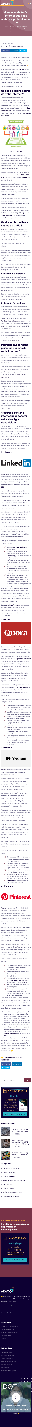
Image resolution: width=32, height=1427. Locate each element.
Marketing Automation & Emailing (14, 1180)
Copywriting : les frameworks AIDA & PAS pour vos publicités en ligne (21, 1142)
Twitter (24, 50)
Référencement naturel (8, 1361)
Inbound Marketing (17, 46)
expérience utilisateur (23, 659)
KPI (4, 326)
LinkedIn (15, 50)
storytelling (11, 556)
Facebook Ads (6, 321)
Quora (3, 647)
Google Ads (17, 321)
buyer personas (6, 285)
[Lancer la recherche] (27, 1080)
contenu (23, 338)
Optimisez (10, 881)
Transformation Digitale (11, 1196)
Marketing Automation (8, 1355)
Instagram (26, 500)
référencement (20, 687)
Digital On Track (6, 1335)
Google (22, 213)
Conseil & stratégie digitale (9, 1326)
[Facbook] (7, 1313)
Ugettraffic (18, 151)
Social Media (5, 1367)
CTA (15, 874)
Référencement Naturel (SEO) (13, 1192)
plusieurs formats (12, 605)
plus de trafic (23, 69)
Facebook (6, 50)
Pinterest (4, 908)
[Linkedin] (4, 1313)
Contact (3, 1338)
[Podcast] (1, 1313)
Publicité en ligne (8, 1188)
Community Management (11, 1168)
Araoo (16, 1413)
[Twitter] (10, 1313)
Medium (3, 769)
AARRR (24, 177)
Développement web (7, 1329)
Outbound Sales (8, 1184)
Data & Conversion (9, 1172)
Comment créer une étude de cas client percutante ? (20, 1130)
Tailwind (24, 982)
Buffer (6, 1035)
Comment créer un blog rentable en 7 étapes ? (20, 1154)
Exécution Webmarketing (9, 1332)
